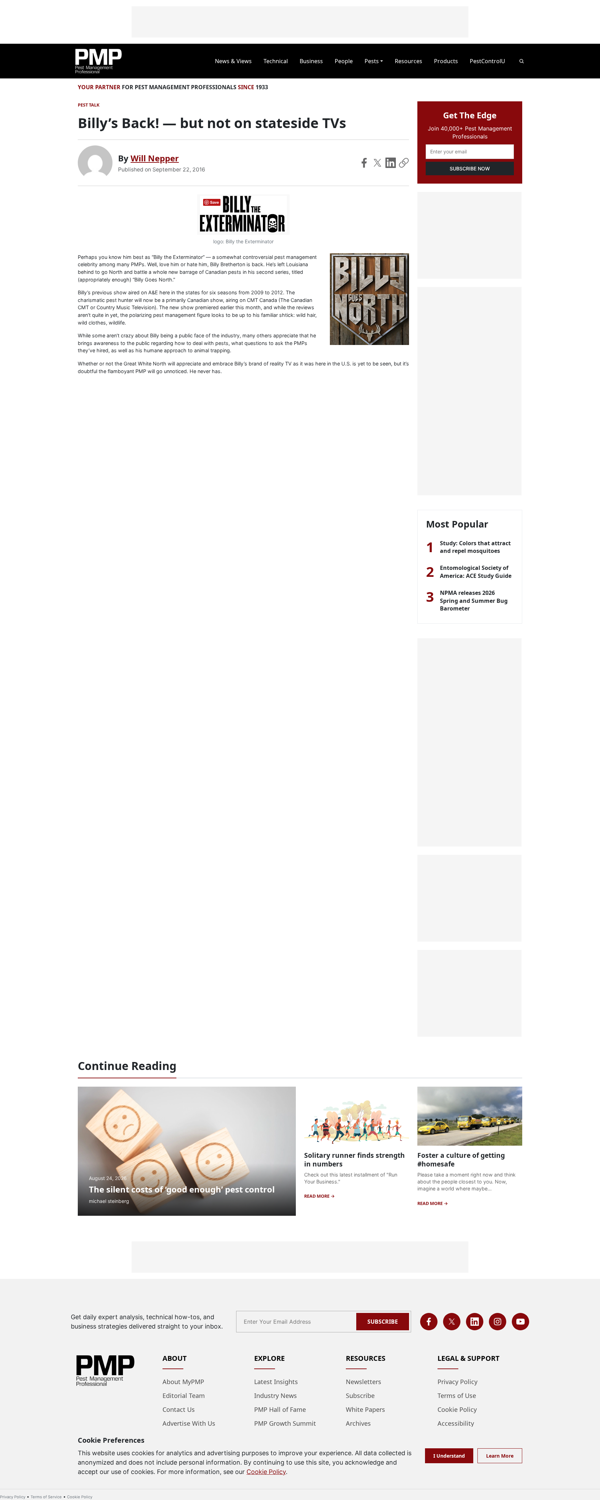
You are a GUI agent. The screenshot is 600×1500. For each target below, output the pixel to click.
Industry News (275, 1395)
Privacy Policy (457, 1381)
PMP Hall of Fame (280, 1409)
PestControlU (487, 61)
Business (311, 61)
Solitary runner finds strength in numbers (354, 1160)
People (344, 61)
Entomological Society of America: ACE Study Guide (475, 571)
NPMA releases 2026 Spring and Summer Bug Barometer (474, 600)
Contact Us (178, 1409)
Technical (276, 61)
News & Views (233, 61)
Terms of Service (46, 1496)
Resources (408, 61)
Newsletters (363, 1381)
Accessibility (456, 1423)
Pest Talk (89, 105)
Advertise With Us (188, 1423)
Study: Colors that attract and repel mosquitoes (475, 547)
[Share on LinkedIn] (390, 163)
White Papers (365, 1409)
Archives (358, 1423)
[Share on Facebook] (364, 163)
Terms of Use (457, 1395)
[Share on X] (377, 163)
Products (446, 61)
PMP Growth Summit (285, 1423)
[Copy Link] (404, 163)
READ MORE (317, 1196)
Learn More (500, 1455)
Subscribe (382, 1321)
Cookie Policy (457, 1409)
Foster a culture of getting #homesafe (461, 1160)
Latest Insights (276, 1381)
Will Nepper (155, 158)
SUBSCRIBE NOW (470, 168)
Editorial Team (183, 1395)
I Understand (449, 1455)
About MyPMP (183, 1381)
